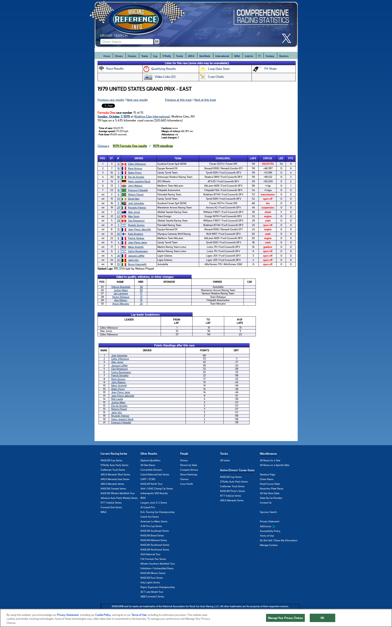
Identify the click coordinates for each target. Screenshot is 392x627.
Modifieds (204, 56)
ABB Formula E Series (152, 596)
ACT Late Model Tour (151, 591)
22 (118, 216)
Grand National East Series (154, 474)
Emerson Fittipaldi (138, 190)
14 (118, 190)
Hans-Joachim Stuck (139, 181)
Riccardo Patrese (137, 207)
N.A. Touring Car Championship (157, 512)
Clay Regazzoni (136, 220)
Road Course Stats (270, 483)
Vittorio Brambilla (120, 287)
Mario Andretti (136, 247)
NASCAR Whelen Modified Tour (118, 493)
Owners (132, 56)
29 (118, 207)
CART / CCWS (147, 479)
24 (141, 303)
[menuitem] (280, 526)
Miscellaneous (268, 453)
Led (281, 158)
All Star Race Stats (270, 493)
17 (141, 293)
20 (118, 233)
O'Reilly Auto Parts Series (114, 465)
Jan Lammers (121, 293)
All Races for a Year (270, 460)
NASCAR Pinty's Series (232, 491)
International (222, 56)
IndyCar (249, 56)
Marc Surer (133, 216)
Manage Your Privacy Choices (285, 617)
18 (118, 177)
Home (107, 56)
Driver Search (114, 35)
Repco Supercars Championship (157, 587)
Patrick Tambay (136, 238)
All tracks (225, 460)
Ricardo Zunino (136, 225)
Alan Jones (134, 212)
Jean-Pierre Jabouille (139, 229)
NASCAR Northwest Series (154, 549)
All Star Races (147, 465)
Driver (139, 158)
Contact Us (266, 502)
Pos (102, 158)
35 (118, 264)
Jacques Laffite (136, 255)
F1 (259, 56)
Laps (253, 158)
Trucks (179, 56)
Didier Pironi (134, 172)
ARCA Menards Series (112, 483)
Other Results (148, 453)
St (111, 158)
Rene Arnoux (135, 168)
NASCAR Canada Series (113, 488)
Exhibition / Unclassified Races (157, 568)
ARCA (191, 56)
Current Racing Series (114, 453)
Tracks (144, 56)
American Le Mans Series (153, 521)
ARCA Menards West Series (115, 474)
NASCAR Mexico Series (152, 573)
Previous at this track (178, 99)
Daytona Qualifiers (150, 460)
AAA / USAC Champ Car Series (156, 488)
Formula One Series (111, 507)
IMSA (237, 56)
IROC (143, 498)
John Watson (135, 185)
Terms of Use (267, 535)
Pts (290, 158)
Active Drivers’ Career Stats (237, 470)
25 (118, 260)
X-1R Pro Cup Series (151, 526)
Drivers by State (188, 465)
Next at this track (205, 99)
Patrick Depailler (120, 375)
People (184, 453)
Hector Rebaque (120, 297)
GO (156, 41)
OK (322, 617)
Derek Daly (133, 198)
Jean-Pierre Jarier (137, 242)
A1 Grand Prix (147, 507)
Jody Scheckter (136, 203)
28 (118, 220)
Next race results (137, 99)
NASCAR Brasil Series (152, 535)
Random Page (267, 474)
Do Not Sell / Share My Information (278, 540)
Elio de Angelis (136, 177)
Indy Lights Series (150, 582)
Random (283, 56)
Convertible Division (151, 469)
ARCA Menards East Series (115, 479)
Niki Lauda (117, 399)
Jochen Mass (121, 290)
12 (118, 163)
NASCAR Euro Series (151, 577)
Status (267, 158)
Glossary (103, 146)
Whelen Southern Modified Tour (157, 563)
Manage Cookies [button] (269, 545)
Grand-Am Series (149, 516)
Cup (155, 56)
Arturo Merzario (120, 303)
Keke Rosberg (135, 233)
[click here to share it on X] (288, 38)
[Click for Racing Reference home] (196, 24)
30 (141, 290)
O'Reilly (167, 56)
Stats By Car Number (271, 498)
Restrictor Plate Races (271, 488)
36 (141, 287)
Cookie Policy (103, 614)
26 (118, 255)
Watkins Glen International (152, 116)
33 (118, 198)
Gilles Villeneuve (137, 163)
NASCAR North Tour (151, 483)
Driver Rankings (188, 474)
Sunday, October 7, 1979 (114, 116)
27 (118, 212)
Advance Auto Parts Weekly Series (119, 498)
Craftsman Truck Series (113, 469)
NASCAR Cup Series (111, 460)
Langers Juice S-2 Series (153, 502)
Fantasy (270, 56)
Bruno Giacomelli (137, 264)
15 (118, 229)
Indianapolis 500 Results (154, 493)
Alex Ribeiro (120, 300)
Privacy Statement (269, 521)
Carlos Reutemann (138, 251)
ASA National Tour (150, 554)
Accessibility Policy (270, 531)
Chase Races (266, 479)
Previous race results (111, 99)
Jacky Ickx (133, 260)
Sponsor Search (268, 512)
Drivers (119, 56)
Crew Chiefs (186, 483)
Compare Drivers (189, 469)
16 (118, 168)
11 (118, 203)
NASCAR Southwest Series (154, 545)
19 (141, 300)
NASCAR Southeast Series (154, 530)
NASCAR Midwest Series (153, 540)
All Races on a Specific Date (274, 465)
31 (141, 297)
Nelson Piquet (136, 194)
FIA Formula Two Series (153, 559)
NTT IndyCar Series (111, 502)
